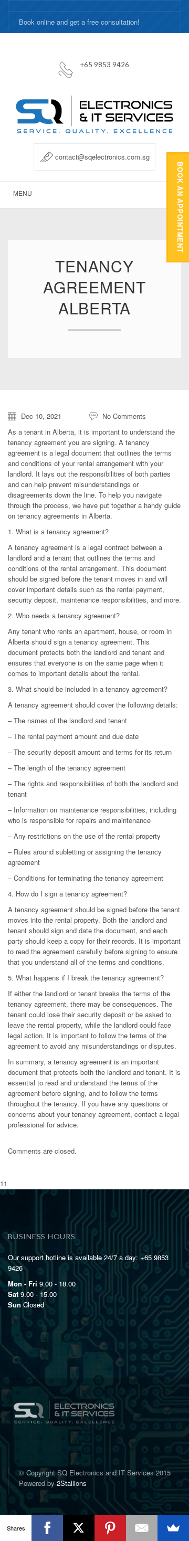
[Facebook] (47, 1528)
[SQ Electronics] (64, 1402)
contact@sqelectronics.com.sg (102, 157)
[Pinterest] (110, 1528)
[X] (78, 1528)
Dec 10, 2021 (41, 416)
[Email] (142, 1528)
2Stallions (72, 1483)
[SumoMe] (173, 1528)
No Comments (124, 416)
